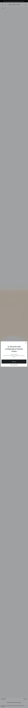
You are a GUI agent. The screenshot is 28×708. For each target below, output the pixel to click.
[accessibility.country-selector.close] (26, 342)
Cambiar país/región (14, 364)
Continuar (14, 361)
